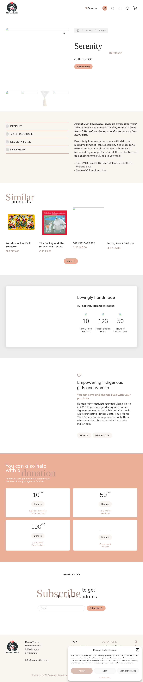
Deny (105, 671)
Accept (82, 671)
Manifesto (100, 435)
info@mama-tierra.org (37, 660)
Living (102, 30)
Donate (92, 8)
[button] (137, 650)
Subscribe (95, 608)
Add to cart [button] (83, 66)
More (69, 261)
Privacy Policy (104, 677)
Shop (89, 30)
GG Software (51, 675)
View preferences (128, 671)
